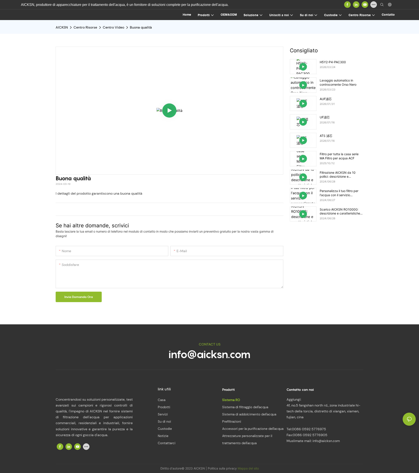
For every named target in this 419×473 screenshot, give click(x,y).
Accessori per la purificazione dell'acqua (252, 429)
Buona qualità (141, 27)
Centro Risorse (85, 27)
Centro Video (113, 27)
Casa (161, 400)
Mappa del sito (248, 468)
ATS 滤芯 (326, 136)
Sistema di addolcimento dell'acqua (249, 414)
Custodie (165, 429)
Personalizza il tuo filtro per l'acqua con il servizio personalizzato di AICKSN (339, 193)
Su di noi (164, 421)
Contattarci (166, 443)
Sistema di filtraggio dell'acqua (245, 407)
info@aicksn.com (209, 354)
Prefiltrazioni (231, 421)
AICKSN (62, 27)
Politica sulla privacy (223, 468)
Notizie (163, 436)
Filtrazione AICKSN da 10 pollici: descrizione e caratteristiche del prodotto (339, 175)
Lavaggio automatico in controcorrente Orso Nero (338, 82)
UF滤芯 (325, 117)
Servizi (163, 414)
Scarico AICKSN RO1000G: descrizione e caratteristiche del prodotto (340, 211)
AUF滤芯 (326, 99)
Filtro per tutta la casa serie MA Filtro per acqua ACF (339, 156)
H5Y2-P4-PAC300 (333, 62)
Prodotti (164, 407)
